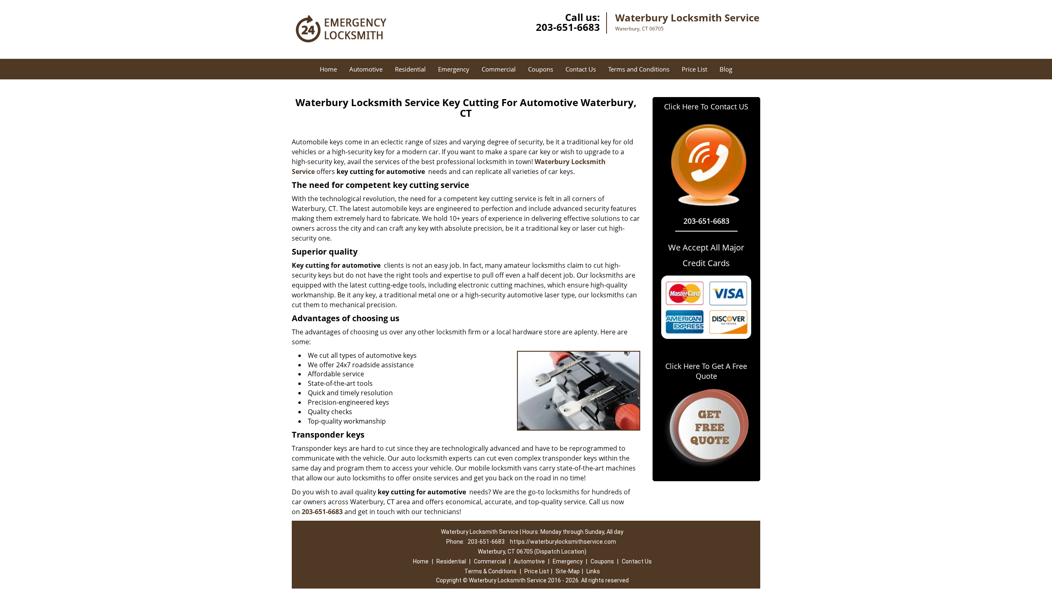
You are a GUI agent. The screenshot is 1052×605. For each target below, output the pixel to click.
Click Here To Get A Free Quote (706, 371)
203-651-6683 (568, 27)
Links (593, 571)
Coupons (540, 69)
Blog (726, 69)
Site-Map (568, 571)
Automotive (366, 69)
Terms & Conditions (490, 571)
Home (328, 69)
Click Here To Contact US (706, 106)
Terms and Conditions (638, 69)
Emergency (453, 69)
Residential (410, 69)
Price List (694, 69)
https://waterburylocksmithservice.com (563, 541)
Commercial (499, 69)
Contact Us (580, 69)
